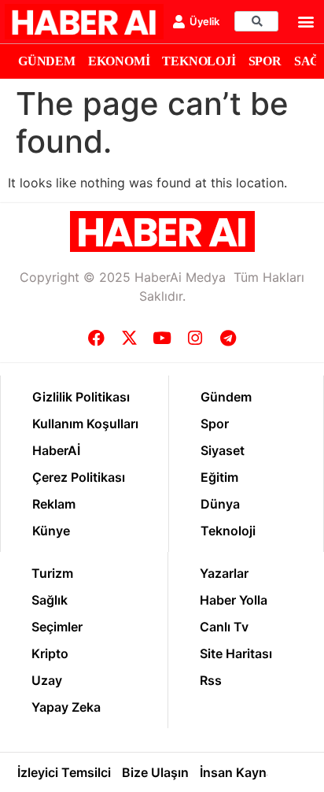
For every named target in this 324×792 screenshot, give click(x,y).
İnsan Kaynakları (249, 772)
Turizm (52, 573)
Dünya (220, 504)
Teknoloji (198, 61)
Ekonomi (119, 61)
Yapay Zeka (66, 707)
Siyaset (223, 450)
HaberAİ (56, 450)
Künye (51, 530)
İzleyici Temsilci (64, 772)
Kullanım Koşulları (85, 423)
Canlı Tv (224, 627)
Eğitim (219, 477)
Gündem (46, 61)
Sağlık (49, 600)
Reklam (53, 504)
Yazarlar (224, 573)
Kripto (49, 653)
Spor (265, 61)
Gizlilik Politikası (81, 397)
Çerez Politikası (78, 477)
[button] (306, 22)
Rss (211, 680)
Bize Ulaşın (155, 772)
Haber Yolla (233, 600)
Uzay (46, 680)
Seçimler (57, 627)
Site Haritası (236, 653)
